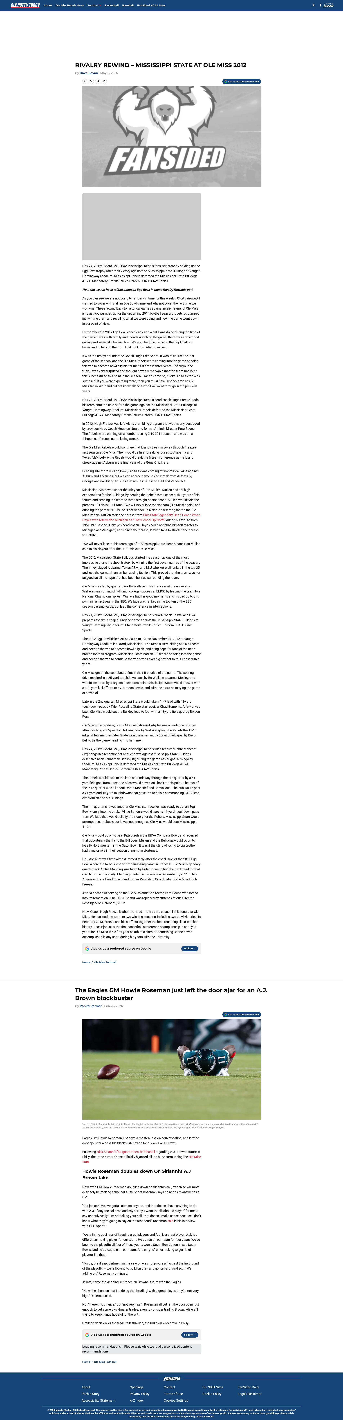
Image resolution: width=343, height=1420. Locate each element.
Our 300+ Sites (212, 1387)
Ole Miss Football (105, 962)
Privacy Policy (139, 1394)
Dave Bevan (89, 73)
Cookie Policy (211, 1394)
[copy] (104, 81)
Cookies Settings (176, 1400)
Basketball (112, 5)
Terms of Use (173, 1394)
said (170, 1221)
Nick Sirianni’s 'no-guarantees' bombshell (126, 1152)
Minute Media (63, 1410)
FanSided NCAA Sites (151, 5)
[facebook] (320, 5)
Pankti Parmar (91, 1006)
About (48, 5)
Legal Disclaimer (249, 1394)
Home (86, 962)
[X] (313, 5)
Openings (136, 1387)
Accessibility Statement (98, 1400)
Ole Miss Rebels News (70, 5)
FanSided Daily (248, 1387)
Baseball (128, 5)
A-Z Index (137, 1400)
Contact (169, 1387)
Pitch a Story (91, 1394)
